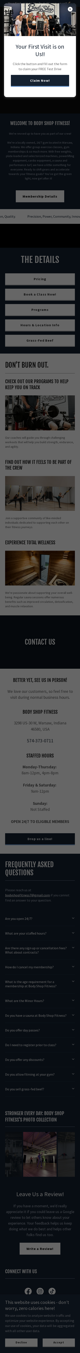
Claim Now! (40, 80)
